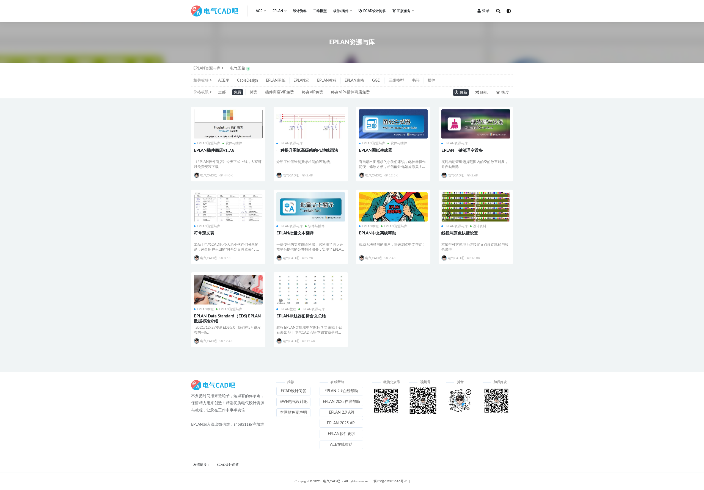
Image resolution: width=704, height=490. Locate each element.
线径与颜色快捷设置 (459, 233)
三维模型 (320, 11)
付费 (253, 92)
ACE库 (223, 80)
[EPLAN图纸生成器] (393, 124)
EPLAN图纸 (275, 80)
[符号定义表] (228, 207)
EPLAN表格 (354, 80)
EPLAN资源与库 (208, 143)
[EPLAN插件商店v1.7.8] (228, 125)
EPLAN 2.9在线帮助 (341, 391)
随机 (483, 93)
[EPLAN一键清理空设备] (475, 124)
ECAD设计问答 (374, 11)
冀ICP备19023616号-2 (390, 481)
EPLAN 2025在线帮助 (341, 402)
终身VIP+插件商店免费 (350, 92)
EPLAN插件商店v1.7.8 (214, 150)
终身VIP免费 (312, 92)
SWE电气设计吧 (293, 402)
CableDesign (247, 80)
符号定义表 (204, 233)
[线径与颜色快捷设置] (475, 207)
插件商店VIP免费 (279, 92)
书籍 (416, 80)
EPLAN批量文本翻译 (295, 233)
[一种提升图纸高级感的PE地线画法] (310, 124)
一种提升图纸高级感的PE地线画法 (307, 150)
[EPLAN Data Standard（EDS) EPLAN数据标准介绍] (228, 289)
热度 (504, 93)
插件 (431, 80)
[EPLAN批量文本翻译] (310, 207)
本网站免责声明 (293, 412)
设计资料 (300, 11)
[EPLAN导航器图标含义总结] (310, 289)
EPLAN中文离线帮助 (377, 233)
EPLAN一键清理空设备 (462, 150)
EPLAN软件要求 (341, 434)
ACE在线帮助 (341, 445)
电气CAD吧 (208, 175)
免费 (237, 92)
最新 (462, 93)
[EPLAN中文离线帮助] (393, 207)
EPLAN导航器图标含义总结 (301, 316)
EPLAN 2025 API (341, 423)
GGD (376, 80)
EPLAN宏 (301, 80)
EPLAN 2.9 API (341, 412)
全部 (222, 92)
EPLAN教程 (327, 80)
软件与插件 (234, 143)
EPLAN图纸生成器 (375, 150)
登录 (486, 11)
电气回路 (239, 68)
